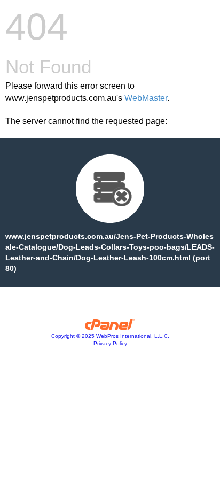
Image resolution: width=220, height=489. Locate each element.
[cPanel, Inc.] (110, 327)
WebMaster (145, 98)
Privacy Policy (110, 343)
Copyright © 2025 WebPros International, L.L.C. (110, 336)
